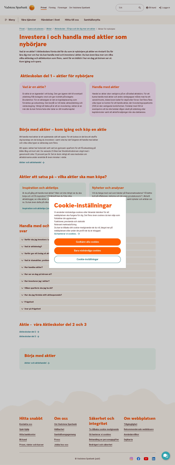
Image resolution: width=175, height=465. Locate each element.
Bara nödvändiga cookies (87, 250)
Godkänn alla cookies (87, 242)
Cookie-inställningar (87, 259)
